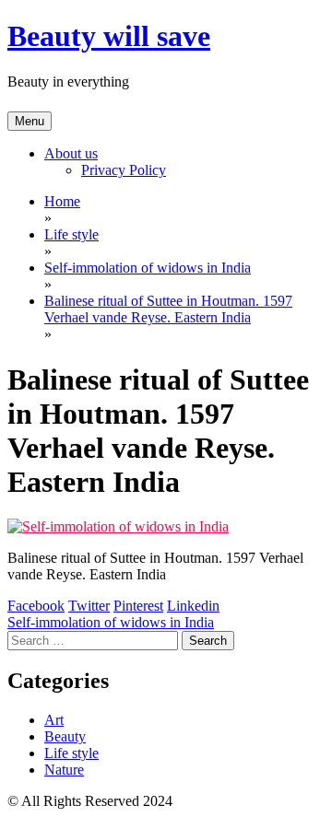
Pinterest (138, 605)
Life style (71, 753)
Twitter (89, 605)
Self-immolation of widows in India (110, 622)
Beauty (65, 736)
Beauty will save (108, 36)
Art (54, 720)
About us (71, 153)
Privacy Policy (123, 170)
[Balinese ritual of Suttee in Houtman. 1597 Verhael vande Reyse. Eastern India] (118, 526)
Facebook (36, 605)
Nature (64, 769)
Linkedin (193, 605)
